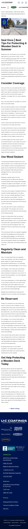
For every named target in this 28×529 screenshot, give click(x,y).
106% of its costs (11, 58)
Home (3, 12)
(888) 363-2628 (7, 463)
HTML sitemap (7, 522)
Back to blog (15, 408)
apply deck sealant (9, 236)
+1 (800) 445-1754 (8, 470)
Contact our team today (16, 398)
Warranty (5, 509)
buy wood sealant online (12, 185)
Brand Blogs (9, 12)
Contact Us (7, 454)
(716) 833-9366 (7, 476)
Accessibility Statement (15, 525)
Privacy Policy (15, 522)
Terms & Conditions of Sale (11, 505)
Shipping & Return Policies (10, 502)
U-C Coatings (11, 520)
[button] (19, 3)
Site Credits (23, 522)
